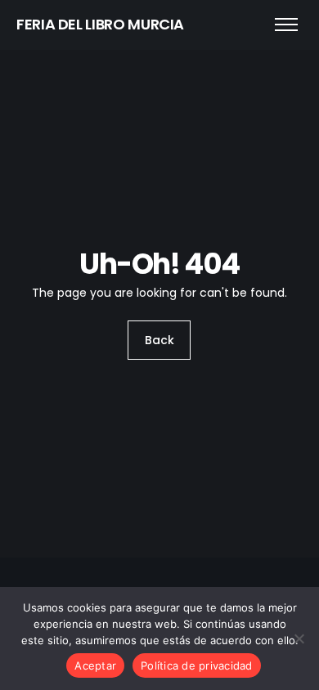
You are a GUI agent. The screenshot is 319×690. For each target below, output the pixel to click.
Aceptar (95, 665)
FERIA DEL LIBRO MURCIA (100, 24)
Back (159, 340)
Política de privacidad (197, 665)
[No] (298, 638)
